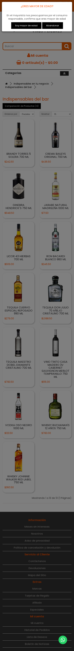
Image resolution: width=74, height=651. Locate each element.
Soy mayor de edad (26, 25)
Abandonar (52, 25)
